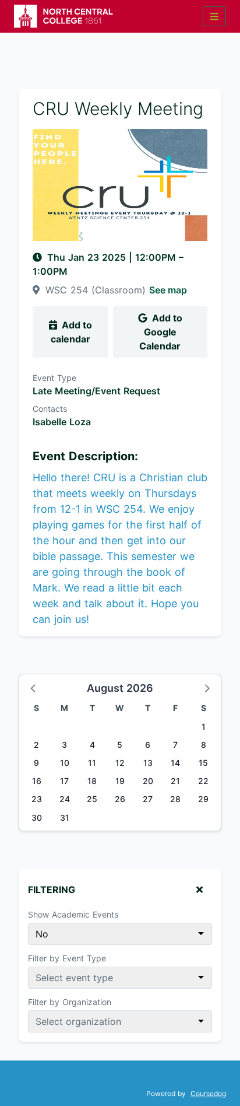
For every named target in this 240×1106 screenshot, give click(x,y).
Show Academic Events (73, 914)
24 (64, 799)
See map (168, 290)
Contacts (50, 409)
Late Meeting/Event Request (96, 391)
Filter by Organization (69, 1002)
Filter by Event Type (67, 958)
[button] (34, 687)
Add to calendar (71, 332)
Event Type (54, 378)
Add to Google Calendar (160, 332)
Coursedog (208, 1093)
